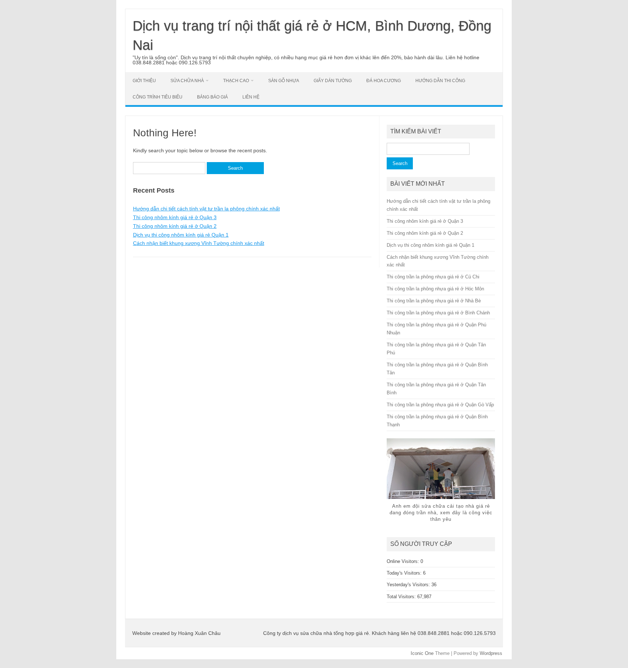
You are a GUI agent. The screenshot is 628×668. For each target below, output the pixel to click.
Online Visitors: (403, 561)
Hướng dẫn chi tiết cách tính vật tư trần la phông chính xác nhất (206, 209)
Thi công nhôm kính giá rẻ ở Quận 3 (175, 217)
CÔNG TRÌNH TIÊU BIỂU (157, 97)
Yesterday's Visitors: (409, 584)
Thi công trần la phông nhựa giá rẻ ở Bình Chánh (438, 312)
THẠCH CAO (236, 80)
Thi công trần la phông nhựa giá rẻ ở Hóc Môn (435, 288)
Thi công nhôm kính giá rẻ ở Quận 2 (175, 226)
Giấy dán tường (333, 80)
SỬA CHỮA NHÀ (187, 80)
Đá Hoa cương (383, 80)
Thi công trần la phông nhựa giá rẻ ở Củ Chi (433, 276)
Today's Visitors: (405, 573)
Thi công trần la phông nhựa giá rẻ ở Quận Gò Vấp (440, 404)
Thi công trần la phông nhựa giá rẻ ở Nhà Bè (434, 300)
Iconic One (422, 653)
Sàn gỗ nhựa (283, 80)
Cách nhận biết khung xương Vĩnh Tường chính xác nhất (198, 243)
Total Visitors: (402, 596)
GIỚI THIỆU (144, 80)
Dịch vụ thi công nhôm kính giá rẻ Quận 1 (181, 235)
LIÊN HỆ (250, 97)
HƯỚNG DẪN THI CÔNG (440, 80)
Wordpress (491, 653)
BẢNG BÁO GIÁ (212, 97)
